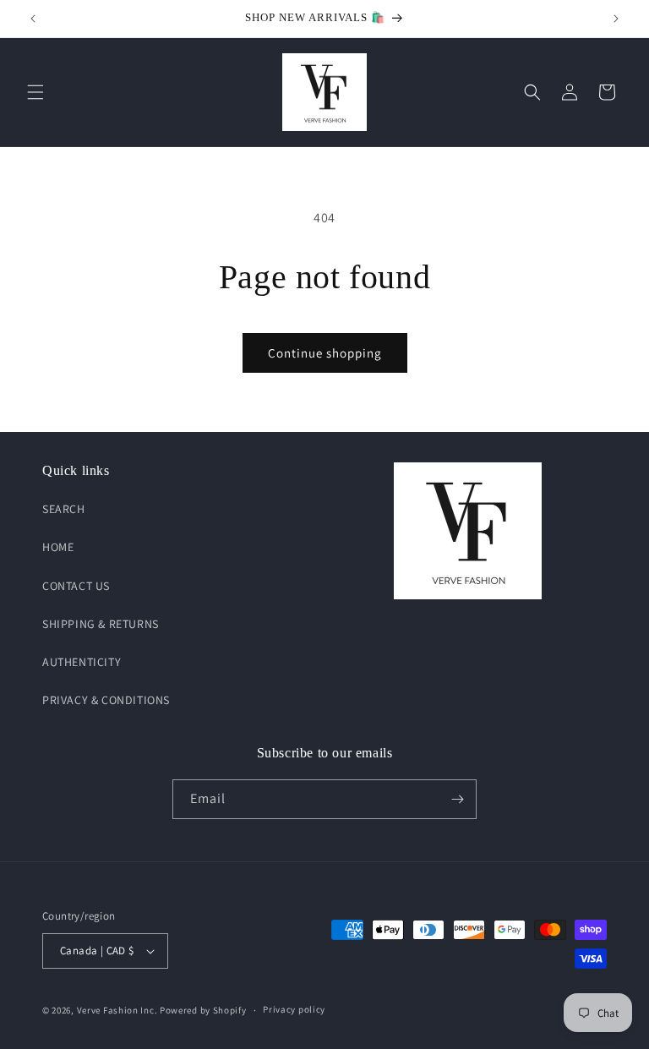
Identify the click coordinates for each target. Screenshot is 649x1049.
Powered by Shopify (203, 1010)
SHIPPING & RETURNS (100, 623)
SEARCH (63, 508)
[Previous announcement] (33, 18)
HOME (58, 547)
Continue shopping (325, 353)
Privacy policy (294, 1009)
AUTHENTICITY (81, 661)
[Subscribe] (457, 799)
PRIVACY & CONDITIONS (106, 700)
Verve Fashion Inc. (117, 1010)
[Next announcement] (616, 18)
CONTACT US (76, 585)
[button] (35, 92)
